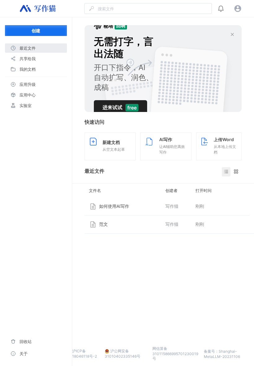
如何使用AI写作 (114, 206)
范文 (103, 224)
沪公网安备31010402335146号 (122, 354)
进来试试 (120, 107)
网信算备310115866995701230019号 (175, 353)
